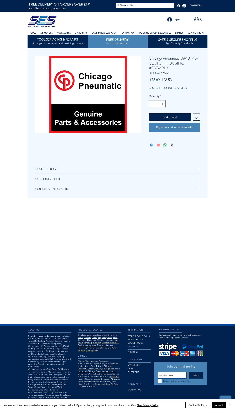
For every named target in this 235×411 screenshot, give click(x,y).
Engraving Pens (105, 337)
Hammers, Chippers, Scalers (100, 340)
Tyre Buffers (112, 347)
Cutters (87, 337)
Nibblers (97, 342)
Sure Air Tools (112, 384)
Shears (103, 347)
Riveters (100, 345)
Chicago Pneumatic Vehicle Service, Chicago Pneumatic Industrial (99, 369)
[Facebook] (178, 6)
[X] (184, 6)
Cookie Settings (198, 405)
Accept (219, 405)
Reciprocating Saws (87, 345)
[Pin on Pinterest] (158, 145)
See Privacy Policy (147, 405)
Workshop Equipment (88, 350)
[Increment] (162, 103)
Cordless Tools (99, 335)
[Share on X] (172, 145)
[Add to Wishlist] (196, 117)
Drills (94, 337)
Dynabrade (114, 376)
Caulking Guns (84, 335)
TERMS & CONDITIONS (139, 336)
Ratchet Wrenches (110, 342)
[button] (199, 18)
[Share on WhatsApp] (165, 145)
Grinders (82, 340)
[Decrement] (151, 103)
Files (115, 337)
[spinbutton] (157, 103)
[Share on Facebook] (151, 145)
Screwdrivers (93, 347)
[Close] (230, 405)
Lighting (88, 342)
